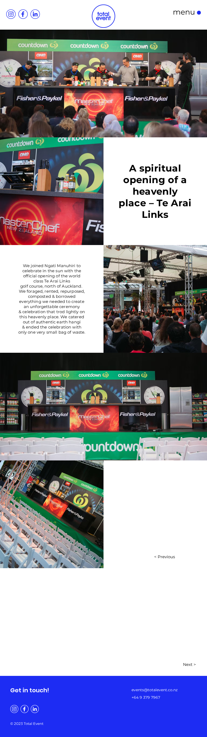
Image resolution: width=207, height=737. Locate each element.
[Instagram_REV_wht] (14, 709)
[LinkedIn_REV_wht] (35, 709)
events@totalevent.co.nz (155, 689)
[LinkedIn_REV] (35, 14)
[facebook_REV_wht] (24, 709)
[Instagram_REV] (11, 14)
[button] (187, 12)
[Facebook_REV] (23, 14)
